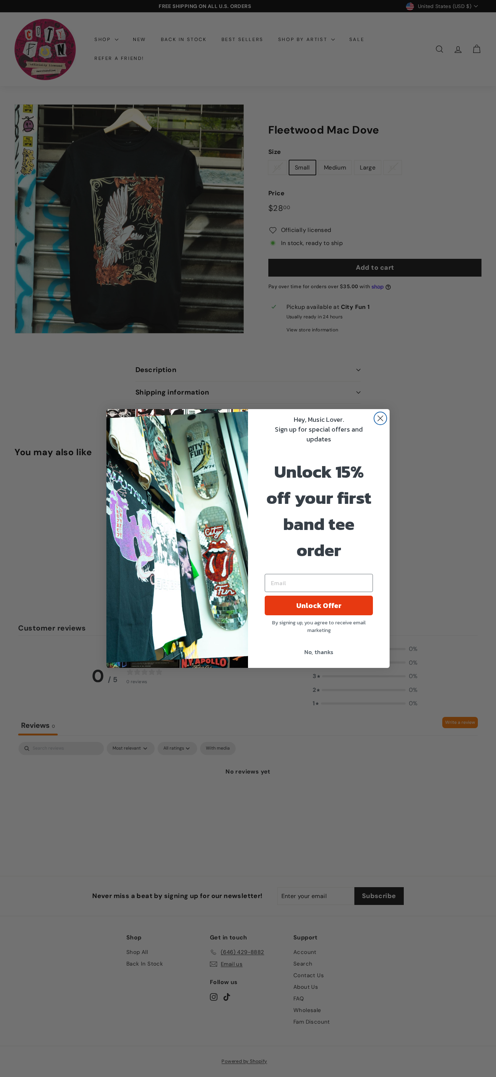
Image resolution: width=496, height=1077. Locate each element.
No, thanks (318, 652)
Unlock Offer (319, 605)
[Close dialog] (380, 418)
